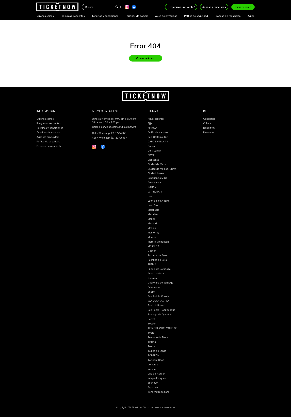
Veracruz (153, 364)
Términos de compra (136, 15)
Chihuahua (153, 159)
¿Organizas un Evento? (181, 7)
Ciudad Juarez (156, 173)
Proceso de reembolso (228, 15)
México (152, 228)
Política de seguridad (196, 15)
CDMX (151, 155)
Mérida (151, 218)
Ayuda (251, 15)
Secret (151, 319)
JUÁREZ (152, 187)
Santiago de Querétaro (160, 314)
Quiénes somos (45, 15)
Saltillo (151, 291)
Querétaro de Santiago (160, 282)
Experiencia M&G (157, 177)
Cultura (207, 123)
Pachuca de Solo (157, 255)
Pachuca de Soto (157, 259)
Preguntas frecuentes (73, 15)
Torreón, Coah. (156, 360)
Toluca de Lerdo (157, 350)
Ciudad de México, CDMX (162, 168)
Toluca (151, 346)
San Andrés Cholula (158, 296)
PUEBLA (152, 264)
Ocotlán (152, 250)
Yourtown (153, 382)
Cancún (152, 146)
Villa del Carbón (156, 373)
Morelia (152, 237)
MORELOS (153, 246)
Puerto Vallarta (156, 273)
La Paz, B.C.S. (155, 191)
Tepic (151, 332)
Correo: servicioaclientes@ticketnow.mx (114, 126)
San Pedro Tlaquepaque (161, 309)
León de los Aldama (159, 200)
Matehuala (153, 209)
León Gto (153, 205)
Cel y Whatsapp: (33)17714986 (109, 133)
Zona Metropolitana (158, 391)
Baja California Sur (158, 137)
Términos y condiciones (105, 15)
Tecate (152, 323)
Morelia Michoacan (158, 241)
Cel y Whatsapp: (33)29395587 (109, 137)
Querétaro (153, 278)
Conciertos (209, 118)
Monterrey (153, 232)
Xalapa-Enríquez (157, 378)
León (150, 196)
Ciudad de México (158, 164)
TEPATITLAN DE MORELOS (162, 328)
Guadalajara (154, 182)
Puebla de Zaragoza (159, 268)
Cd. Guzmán (154, 150)
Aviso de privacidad (166, 15)
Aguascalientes (156, 118)
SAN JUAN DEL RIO (158, 300)
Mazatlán (153, 214)
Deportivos (209, 127)
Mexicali (152, 223)
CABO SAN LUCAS (158, 141)
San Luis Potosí (156, 305)
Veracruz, (153, 369)
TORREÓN (153, 355)
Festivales (208, 132)
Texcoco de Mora (158, 337)
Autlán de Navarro (158, 132)
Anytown (152, 127)
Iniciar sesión (243, 7)
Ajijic (150, 123)
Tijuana (152, 341)
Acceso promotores (214, 7)
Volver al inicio (145, 58)
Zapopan (153, 387)
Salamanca (154, 287)
